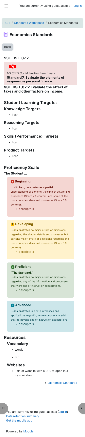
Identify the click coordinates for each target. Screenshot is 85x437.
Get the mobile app (19, 420)
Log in (78, 6)
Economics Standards (62, 383)
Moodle (28, 431)
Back (7, 47)
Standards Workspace (29, 23)
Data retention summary (22, 416)
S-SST (6, 23)
